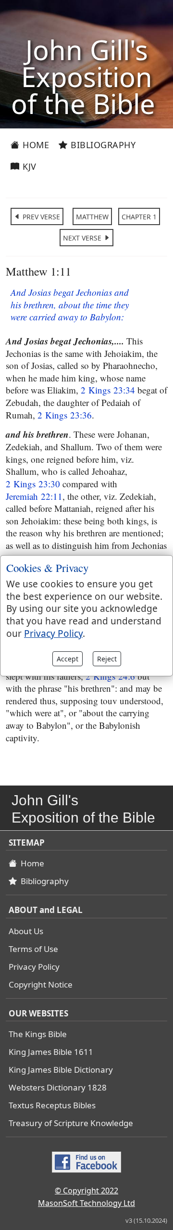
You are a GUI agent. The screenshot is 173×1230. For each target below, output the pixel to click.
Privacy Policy (34, 966)
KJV (28, 166)
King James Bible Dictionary (61, 1069)
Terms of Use (33, 948)
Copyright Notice (41, 984)
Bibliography (102, 145)
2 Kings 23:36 (64, 415)
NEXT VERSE (83, 237)
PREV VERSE (40, 216)
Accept (67, 658)
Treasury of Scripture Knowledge (71, 1123)
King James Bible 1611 (51, 1051)
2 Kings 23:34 (108, 390)
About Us (26, 931)
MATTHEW (92, 216)
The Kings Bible (38, 1034)
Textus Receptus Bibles (52, 1105)
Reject (107, 658)
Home (34, 145)
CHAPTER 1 (139, 216)
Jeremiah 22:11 (34, 496)
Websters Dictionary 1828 (58, 1087)
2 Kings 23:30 (33, 484)
